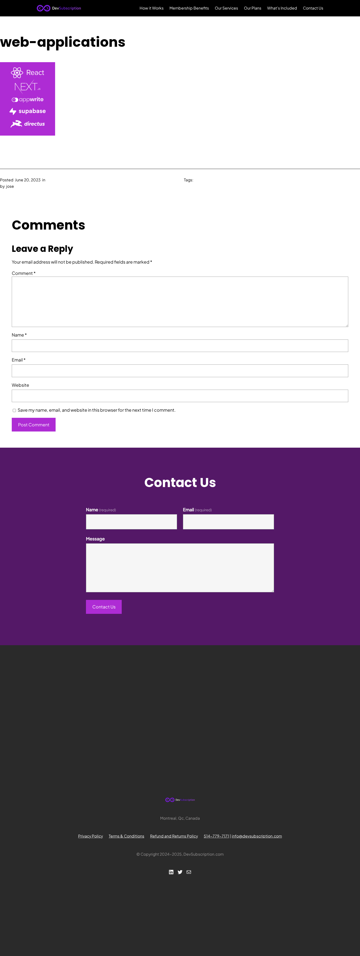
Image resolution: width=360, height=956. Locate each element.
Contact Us (104, 606)
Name (19, 335)
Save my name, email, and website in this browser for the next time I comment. (97, 410)
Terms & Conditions (126, 836)
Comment (24, 273)
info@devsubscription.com (257, 836)
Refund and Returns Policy (174, 836)
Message (95, 538)
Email (19, 359)
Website (20, 385)
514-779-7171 (216, 836)
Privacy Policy (90, 836)
